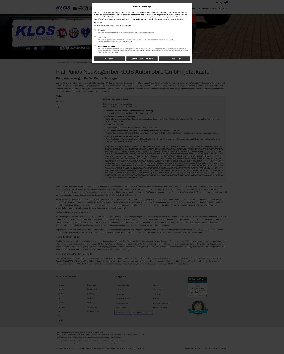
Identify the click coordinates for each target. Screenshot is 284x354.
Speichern (109, 59)
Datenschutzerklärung (162, 19)
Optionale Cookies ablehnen (142, 59)
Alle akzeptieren (174, 59)
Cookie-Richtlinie (177, 19)
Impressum (98, 22)
